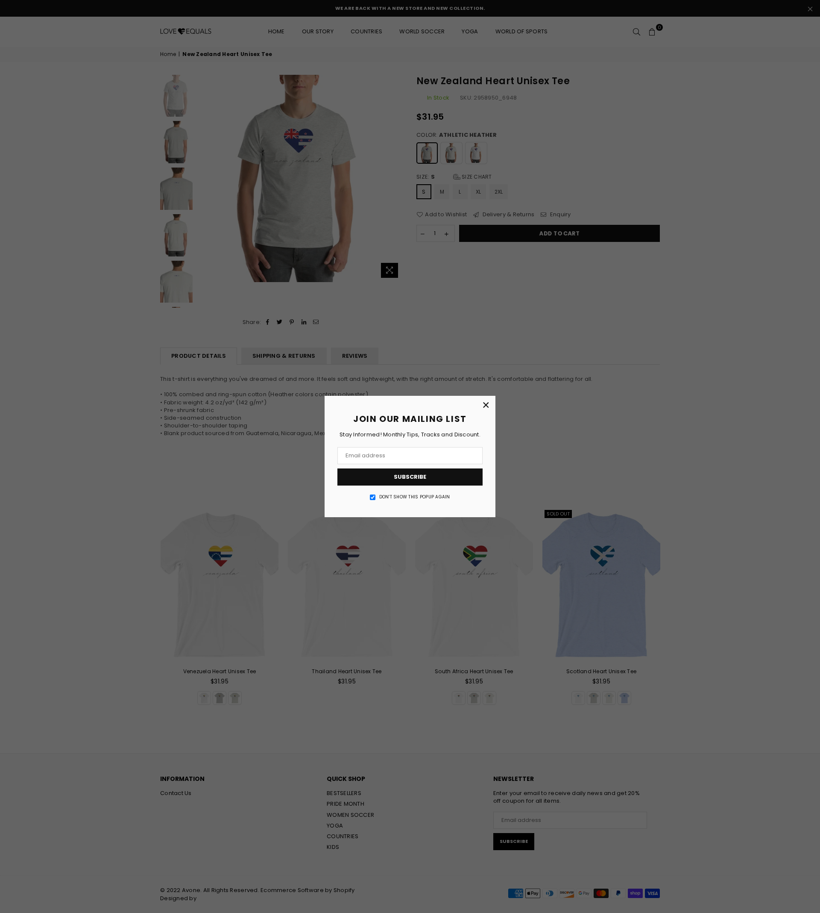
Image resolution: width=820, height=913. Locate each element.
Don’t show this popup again (414, 497)
